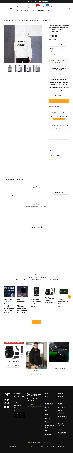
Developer (62, 400)
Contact (48, 400)
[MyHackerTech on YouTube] (8, 407)
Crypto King (62, 407)
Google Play (17, 402)
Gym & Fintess (63, 416)
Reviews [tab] (8, 196)
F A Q (50, 150)
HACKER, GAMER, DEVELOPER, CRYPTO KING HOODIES (37, 279)
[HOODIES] (36, 355)
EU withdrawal (19, 415)
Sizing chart (49, 403)
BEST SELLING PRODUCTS (36, 277)
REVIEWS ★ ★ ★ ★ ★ (55, 142)
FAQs (47, 396)
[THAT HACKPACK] (14, 350)
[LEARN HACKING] (59, 352)
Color (50, 44)
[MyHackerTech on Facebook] (5, 400)
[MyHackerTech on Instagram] (5, 403)
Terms (48, 418)
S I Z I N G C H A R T (53, 147)
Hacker (61, 396)
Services (48, 411)
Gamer (61, 403)
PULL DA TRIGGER (13, 366)
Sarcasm (61, 429)
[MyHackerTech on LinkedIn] (5, 407)
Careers (48, 431)
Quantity (51, 51)
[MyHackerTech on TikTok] (8, 403)
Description (52, 137)
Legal (47, 421)
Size (62, 44)
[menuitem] (20, 7)
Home (5, 20)
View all (36, 322)
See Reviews (61, 75)
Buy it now (59, 101)
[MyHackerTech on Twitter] (8, 400)
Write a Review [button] (61, 193)
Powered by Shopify (58, 446)
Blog (47, 407)
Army (60, 420)
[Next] (69, 297)
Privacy (48, 414)
